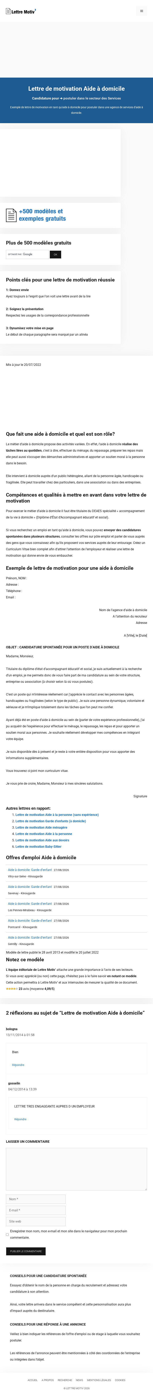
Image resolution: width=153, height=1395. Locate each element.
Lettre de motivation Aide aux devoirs (42, 840)
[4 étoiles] (14, 989)
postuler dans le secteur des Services (92, 98)
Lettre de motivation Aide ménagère (41, 827)
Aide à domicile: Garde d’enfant (30, 870)
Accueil (33, 1380)
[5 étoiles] (17, 989)
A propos (48, 1380)
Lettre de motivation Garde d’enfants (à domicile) (51, 821)
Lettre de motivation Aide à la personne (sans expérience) (57, 815)
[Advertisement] (76, 50)
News (79, 1380)
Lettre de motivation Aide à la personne (44, 834)
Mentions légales (99, 1380)
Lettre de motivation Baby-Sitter (38, 846)
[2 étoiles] (9, 989)
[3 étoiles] (12, 989)
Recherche (65, 1380)
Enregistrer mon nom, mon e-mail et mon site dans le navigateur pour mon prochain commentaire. (68, 1234)
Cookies (120, 1380)
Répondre (18, 1065)
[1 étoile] (7, 989)
